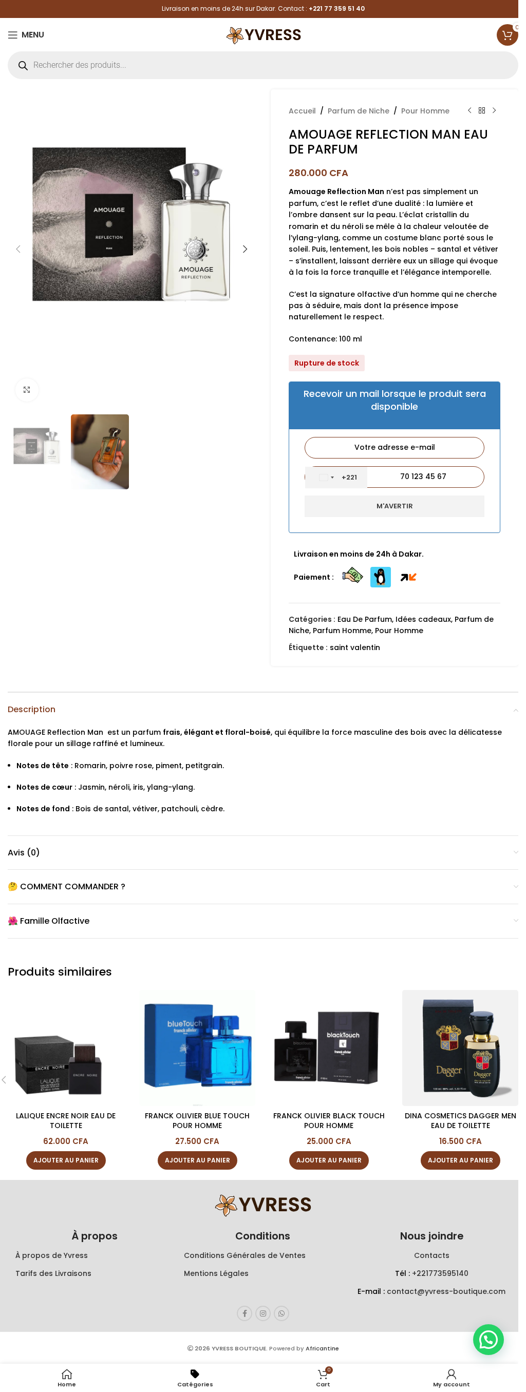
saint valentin (355, 647)
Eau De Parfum (364, 619)
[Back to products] (482, 111)
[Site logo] (263, 34)
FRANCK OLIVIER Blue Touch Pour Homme (197, 1121)
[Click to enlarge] (27, 390)
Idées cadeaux (423, 619)
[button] (18, 249)
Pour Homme (425, 111)
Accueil (302, 111)
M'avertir (395, 506)
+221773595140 (440, 1273)
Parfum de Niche (358, 111)
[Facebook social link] (244, 1313)
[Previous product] (469, 111)
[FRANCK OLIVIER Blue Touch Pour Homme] (197, 1048)
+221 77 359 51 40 (337, 8)
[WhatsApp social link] (281, 1313)
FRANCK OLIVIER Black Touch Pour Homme (329, 1121)
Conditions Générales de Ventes (245, 1255)
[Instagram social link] (263, 1313)
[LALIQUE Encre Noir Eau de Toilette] (66, 1048)
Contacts (431, 1255)
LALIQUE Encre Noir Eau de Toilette (66, 1121)
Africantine (322, 1348)
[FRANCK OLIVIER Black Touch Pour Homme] (329, 1048)
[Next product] (494, 111)
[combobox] (336, 477)
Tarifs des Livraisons (53, 1273)
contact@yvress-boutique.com (446, 1291)
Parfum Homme (342, 630)
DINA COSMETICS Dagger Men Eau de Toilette (460, 1121)
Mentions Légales (216, 1273)
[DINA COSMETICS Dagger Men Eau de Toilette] (460, 1048)
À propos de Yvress (51, 1255)
